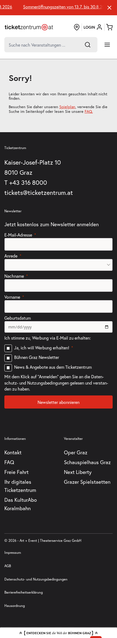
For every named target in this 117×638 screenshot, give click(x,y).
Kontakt (12, 452)
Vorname (12, 297)
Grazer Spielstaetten (87, 481)
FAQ (9, 462)
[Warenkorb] (109, 27)
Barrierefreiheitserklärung (23, 592)
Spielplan (67, 106)
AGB (7, 566)
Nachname (14, 276)
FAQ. (89, 111)
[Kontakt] (76, 27)
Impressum (12, 552)
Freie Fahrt (16, 471)
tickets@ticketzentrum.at (38, 192)
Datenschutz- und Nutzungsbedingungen (35, 579)
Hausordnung (14, 605)
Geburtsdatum (17, 318)
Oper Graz (75, 452)
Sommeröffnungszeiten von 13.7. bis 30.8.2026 (65, 6)
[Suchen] (87, 44)
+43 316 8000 (28, 182)
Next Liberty (78, 471)
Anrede (10, 256)
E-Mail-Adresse (18, 235)
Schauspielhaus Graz (87, 462)
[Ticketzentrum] (28, 27)
